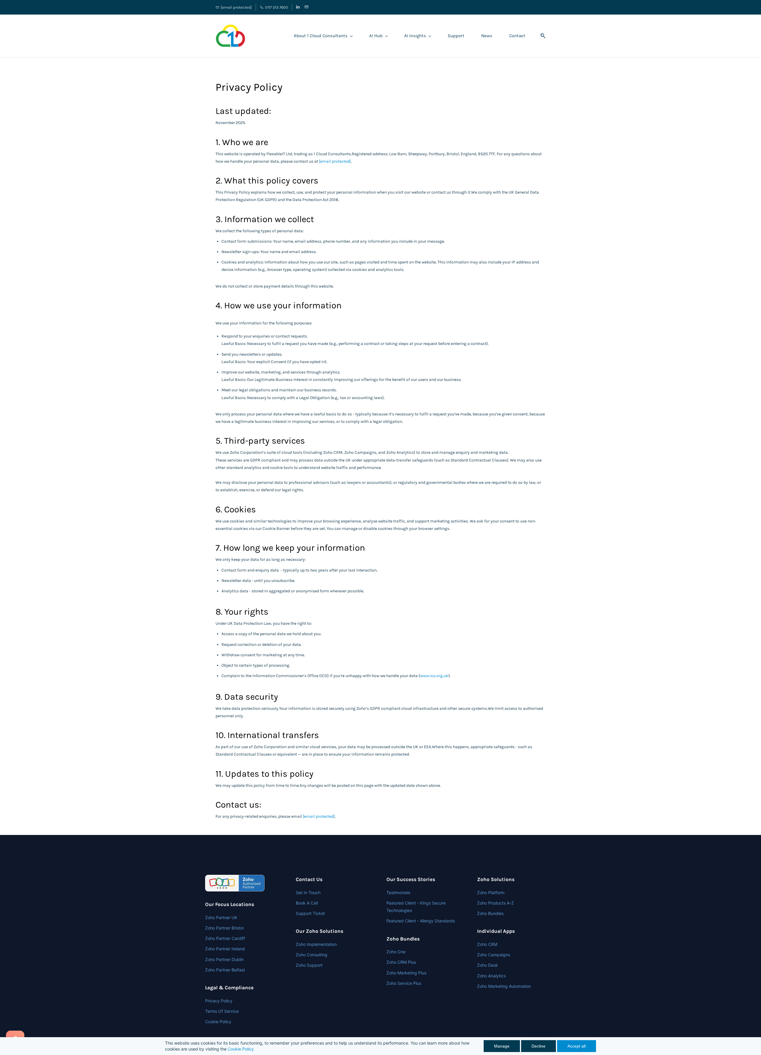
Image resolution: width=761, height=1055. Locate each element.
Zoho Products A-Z (495, 902)
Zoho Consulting (311, 954)
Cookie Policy (241, 1048)
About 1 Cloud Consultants (321, 35)
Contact (517, 35)
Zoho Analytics (491, 975)
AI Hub (376, 35)
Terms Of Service (222, 1011)
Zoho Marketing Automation (504, 986)
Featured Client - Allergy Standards (420, 920)
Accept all (576, 1046)
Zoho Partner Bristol (224, 927)
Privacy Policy (218, 1000)
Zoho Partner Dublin (224, 959)
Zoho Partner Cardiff (225, 938)
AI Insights (415, 35)
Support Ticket (310, 913)
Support (456, 35)
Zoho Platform (490, 892)
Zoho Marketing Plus (406, 972)
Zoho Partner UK (221, 917)
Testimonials (398, 892)
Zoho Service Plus (403, 983)
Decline (538, 1046)
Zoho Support (309, 965)
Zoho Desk (487, 965)
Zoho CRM (487, 944)
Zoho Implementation (316, 944)
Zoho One (395, 951)
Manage (502, 1046)
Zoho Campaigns (493, 954)
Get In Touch (308, 892)
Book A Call (307, 902)
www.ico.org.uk (434, 675)
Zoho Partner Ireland (225, 948)
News (486, 35)
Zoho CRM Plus (401, 962)
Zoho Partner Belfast (225, 969)
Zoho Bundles (490, 913)
